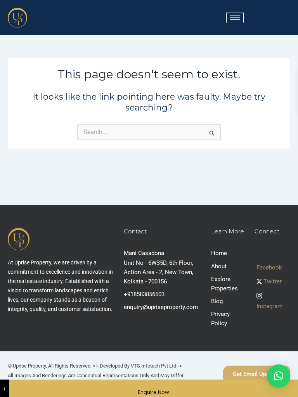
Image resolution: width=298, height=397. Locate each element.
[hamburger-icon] (235, 17)
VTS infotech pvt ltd (153, 366)
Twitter (272, 281)
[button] (278, 376)
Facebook (269, 267)
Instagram (269, 306)
